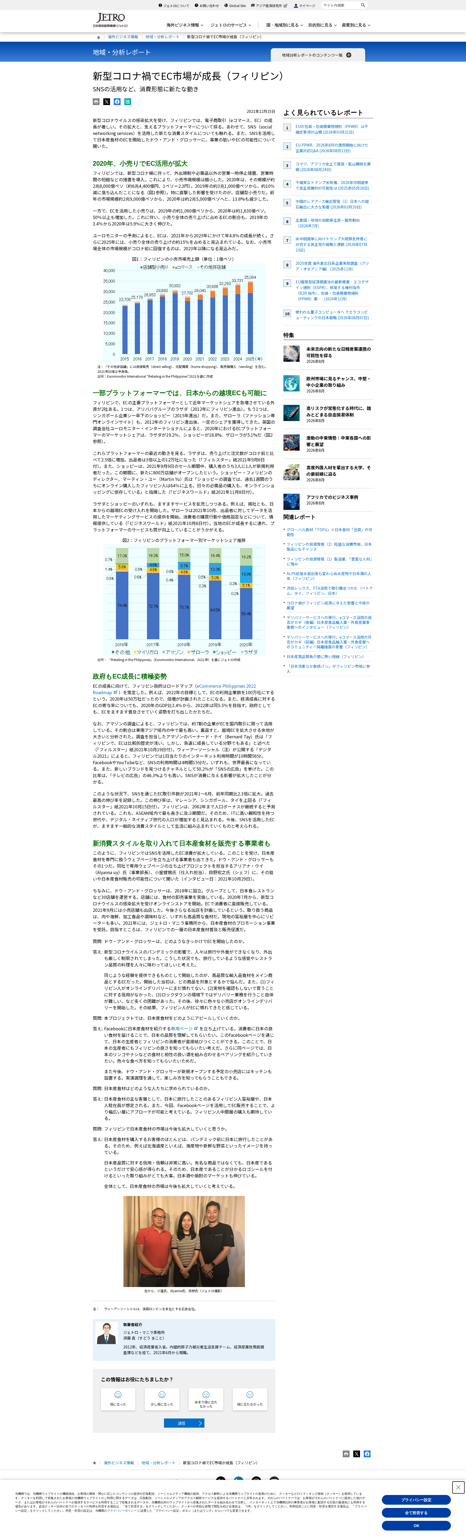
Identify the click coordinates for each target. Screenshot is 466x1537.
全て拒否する (416, 1513)
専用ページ (182, 1028)
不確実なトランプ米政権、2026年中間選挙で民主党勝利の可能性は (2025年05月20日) (332, 185)
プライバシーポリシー (122, 1510)
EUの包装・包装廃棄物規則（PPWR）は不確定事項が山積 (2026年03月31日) (332, 129)
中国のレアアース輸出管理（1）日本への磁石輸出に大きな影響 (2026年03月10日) (332, 204)
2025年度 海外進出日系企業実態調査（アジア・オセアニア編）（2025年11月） (332, 266)
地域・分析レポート (163, 36)
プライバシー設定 (416, 1500)
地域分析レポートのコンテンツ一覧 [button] (312, 55)
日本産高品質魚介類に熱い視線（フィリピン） (326, 656)
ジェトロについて (176, 5)
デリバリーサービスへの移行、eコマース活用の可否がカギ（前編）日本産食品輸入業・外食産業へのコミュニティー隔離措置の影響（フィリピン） (329, 641)
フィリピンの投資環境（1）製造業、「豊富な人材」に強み (329, 561)
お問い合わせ (209, 5)
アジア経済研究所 (269, 5)
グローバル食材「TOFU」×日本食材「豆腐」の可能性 (329, 532)
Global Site (237, 5)
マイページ (307, 5)
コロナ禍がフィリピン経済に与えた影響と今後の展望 (328, 605)
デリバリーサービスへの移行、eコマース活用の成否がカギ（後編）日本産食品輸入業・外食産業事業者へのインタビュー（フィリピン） (329, 622)
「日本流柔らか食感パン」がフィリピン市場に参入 (328, 668)
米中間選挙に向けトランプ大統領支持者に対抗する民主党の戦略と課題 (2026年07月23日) (331, 244)
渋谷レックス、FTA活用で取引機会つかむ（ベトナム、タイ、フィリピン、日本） (330, 590)
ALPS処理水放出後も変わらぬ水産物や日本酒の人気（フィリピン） (329, 576)
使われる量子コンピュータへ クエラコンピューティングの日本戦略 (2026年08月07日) (332, 314)
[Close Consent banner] (458, 1487)
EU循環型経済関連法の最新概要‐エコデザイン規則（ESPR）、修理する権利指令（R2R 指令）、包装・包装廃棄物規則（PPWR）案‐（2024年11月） (332, 290)
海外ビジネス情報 (123, 36)
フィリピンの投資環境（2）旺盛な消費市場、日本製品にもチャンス (329, 546)
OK (416, 1526)
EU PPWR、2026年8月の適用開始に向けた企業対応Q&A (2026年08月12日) (332, 147)
